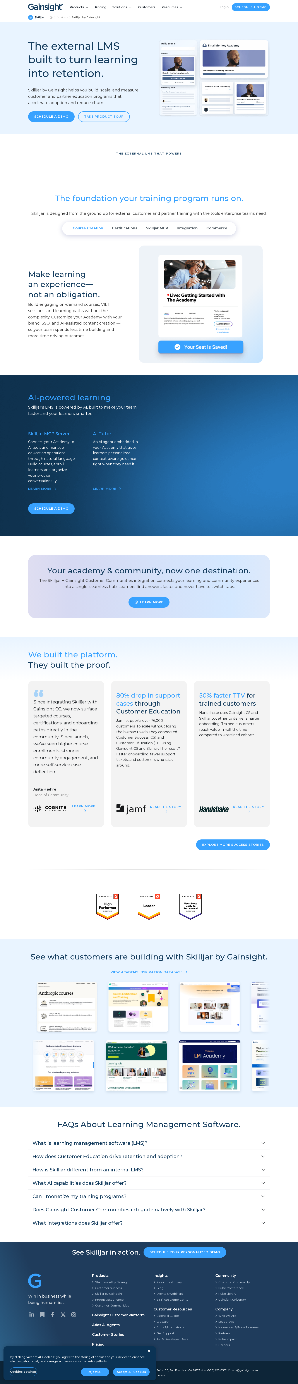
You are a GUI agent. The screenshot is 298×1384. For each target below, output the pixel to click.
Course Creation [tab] (88, 228)
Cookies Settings (23, 1371)
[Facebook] (52, 1314)
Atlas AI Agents (106, 1325)
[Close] (149, 1351)
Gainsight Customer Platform (118, 1315)
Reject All (95, 1372)
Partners (224, 1333)
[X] (63, 1314)
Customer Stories (108, 1334)
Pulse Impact (227, 1339)
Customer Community (234, 1282)
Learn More (151, 602)
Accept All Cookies (131, 1372)
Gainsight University (232, 1299)
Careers (224, 1345)
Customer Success (108, 1288)
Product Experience (109, 1299)
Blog (160, 1288)
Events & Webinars (170, 1293)
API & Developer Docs (172, 1339)
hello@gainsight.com (244, 1370)
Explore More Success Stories (233, 845)
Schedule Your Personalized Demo (185, 1252)
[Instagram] (73, 1314)
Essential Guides (168, 1315)
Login (224, 7)
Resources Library (169, 1282)
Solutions (119, 7)
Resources (169, 7)
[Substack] (42, 1314)
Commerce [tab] (216, 228)
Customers (146, 7)
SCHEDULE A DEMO (51, 509)
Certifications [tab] (124, 228)
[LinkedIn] (31, 1314)
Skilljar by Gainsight (108, 1293)
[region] (79, 1363)
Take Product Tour (104, 117)
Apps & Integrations (170, 1327)
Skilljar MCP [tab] (157, 228)
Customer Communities (112, 1305)
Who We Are (227, 1315)
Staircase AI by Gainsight (112, 1282)
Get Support (165, 1333)
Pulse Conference (231, 1288)
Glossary (162, 1321)
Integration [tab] (187, 228)
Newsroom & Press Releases (238, 1327)
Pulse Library (227, 1293)
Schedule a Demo (251, 7)
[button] (149, 1143)
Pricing (100, 7)
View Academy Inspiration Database (147, 972)
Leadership (226, 1321)
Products (77, 7)
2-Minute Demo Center (173, 1299)
